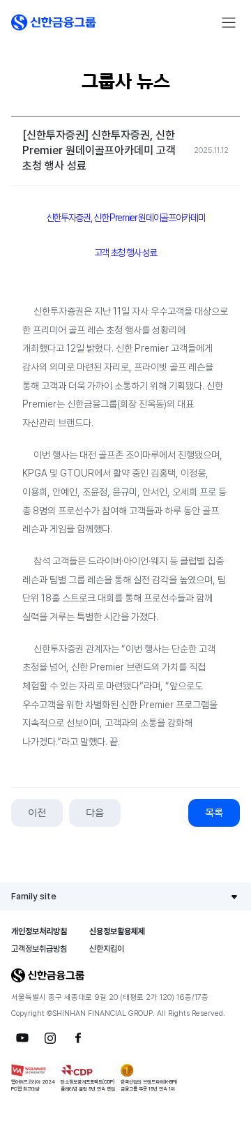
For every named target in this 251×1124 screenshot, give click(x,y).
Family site (33, 896)
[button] (53, 22)
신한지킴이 (106, 949)
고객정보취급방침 (39, 949)
